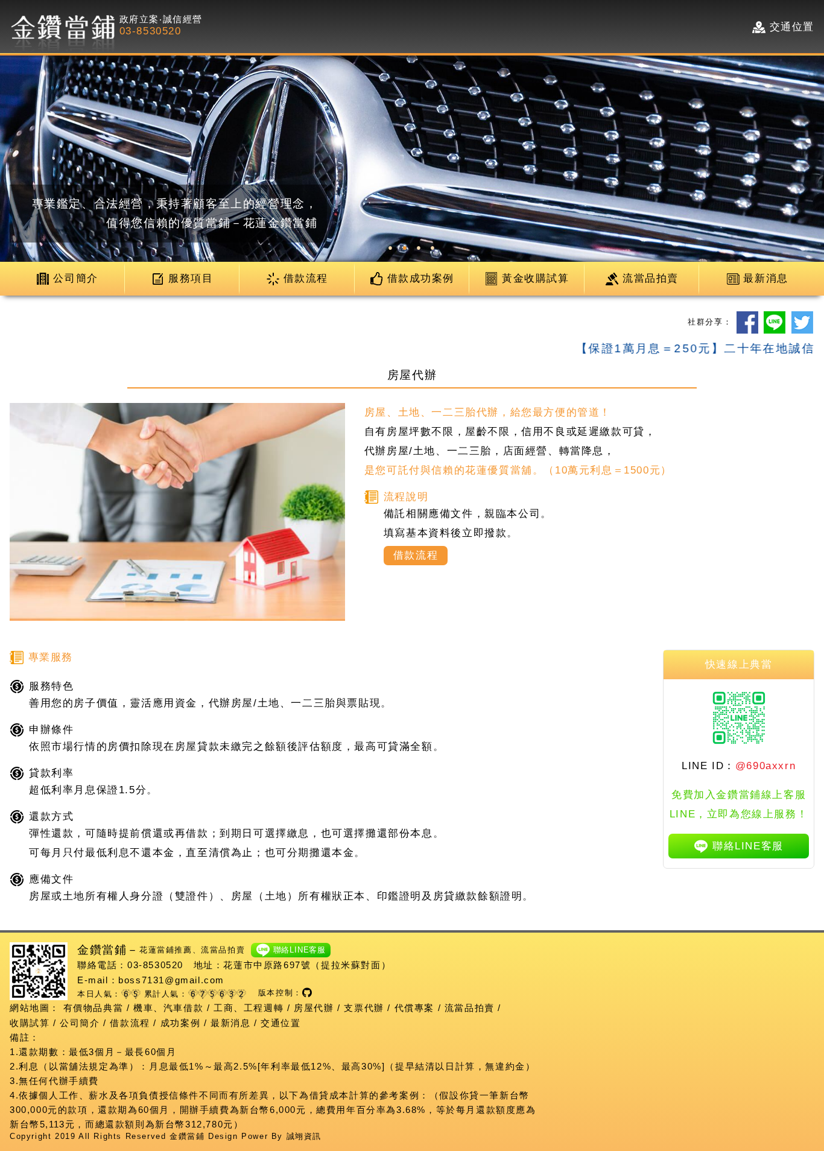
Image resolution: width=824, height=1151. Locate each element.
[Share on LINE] (774, 322)
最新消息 (230, 1023)
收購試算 (29, 1023)
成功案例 (180, 1023)
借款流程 (130, 1023)
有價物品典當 (93, 1008)
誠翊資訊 (304, 1136)
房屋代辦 (314, 1008)
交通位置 (280, 1023)
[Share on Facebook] (747, 322)
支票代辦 (364, 1008)
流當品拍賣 (470, 1008)
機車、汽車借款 (168, 1008)
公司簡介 (80, 1023)
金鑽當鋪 (187, 1136)
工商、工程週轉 (249, 1008)
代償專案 (414, 1008)
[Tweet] (802, 322)
